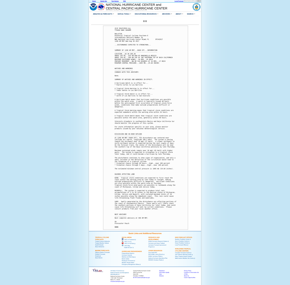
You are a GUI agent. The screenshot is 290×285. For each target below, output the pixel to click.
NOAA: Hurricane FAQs (154, 256)
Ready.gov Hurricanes (128, 260)
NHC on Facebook (129, 239)
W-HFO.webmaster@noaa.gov (141, 277)
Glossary (161, 276)
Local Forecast (179, 1)
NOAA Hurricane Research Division (157, 241)
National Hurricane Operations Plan (157, 258)
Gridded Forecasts (100, 254)
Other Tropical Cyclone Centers (183, 256)
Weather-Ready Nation (128, 262)
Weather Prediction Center (182, 239)
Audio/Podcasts (99, 245)
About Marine (98, 258)
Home (94, 1)
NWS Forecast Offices (183, 237)
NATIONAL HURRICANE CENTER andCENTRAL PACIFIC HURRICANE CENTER (136, 6)
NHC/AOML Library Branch (155, 254)
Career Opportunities (189, 277)
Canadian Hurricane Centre (182, 253)
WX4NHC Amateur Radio (155, 260)
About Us (186, 276)
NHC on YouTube (128, 243)
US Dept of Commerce (116, 271)
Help (160, 274)
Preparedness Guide (127, 253)
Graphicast (98, 256)
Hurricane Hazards (127, 255)
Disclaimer (162, 271)
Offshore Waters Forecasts (102, 252)
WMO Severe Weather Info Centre (184, 258)
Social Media (127, 237)
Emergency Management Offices (130, 264)
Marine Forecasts (102, 250)
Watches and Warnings (128, 257)
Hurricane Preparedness (132, 251)
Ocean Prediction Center (181, 243)
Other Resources (155, 251)
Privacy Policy (187, 271)
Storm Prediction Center (181, 241)
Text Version (115, 1)
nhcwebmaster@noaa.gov (117, 281)
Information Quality (164, 272)
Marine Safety (125, 259)
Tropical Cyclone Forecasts (102, 238)
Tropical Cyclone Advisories (102, 241)
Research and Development (154, 238)
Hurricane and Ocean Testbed (156, 243)
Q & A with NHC (152, 252)
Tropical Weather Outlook (102, 243)
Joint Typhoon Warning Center (183, 254)
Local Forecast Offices (181, 245)
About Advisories (99, 247)
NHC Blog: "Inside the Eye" (127, 246)
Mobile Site (103, 1)
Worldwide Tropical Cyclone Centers (183, 250)
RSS (124, 1)
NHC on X (126, 241)
